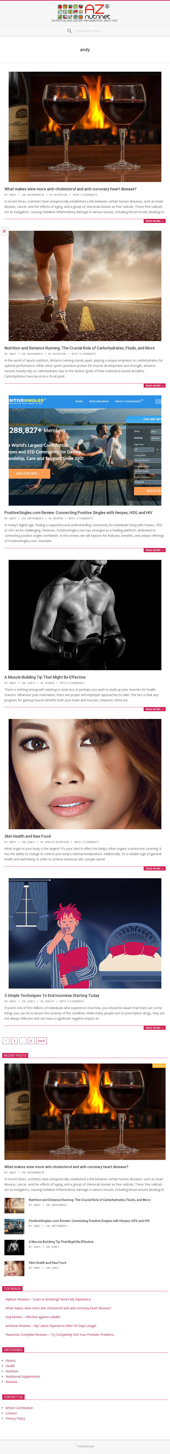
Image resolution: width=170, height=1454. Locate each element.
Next (41, 1041)
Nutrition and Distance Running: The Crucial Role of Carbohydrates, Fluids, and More (79, 348)
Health (49, 842)
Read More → (155, 221)
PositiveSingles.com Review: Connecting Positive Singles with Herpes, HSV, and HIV (78, 512)
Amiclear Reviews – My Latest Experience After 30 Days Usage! (51, 1326)
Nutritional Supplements (23, 1376)
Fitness (49, 683)
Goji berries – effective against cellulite (33, 1317)
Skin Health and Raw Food (27, 836)
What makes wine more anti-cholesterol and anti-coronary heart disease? (70, 189)
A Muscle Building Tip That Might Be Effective (45, 677)
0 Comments (89, 194)
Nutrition (60, 194)
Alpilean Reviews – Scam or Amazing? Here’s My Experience (48, 1299)
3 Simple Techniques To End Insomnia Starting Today (51, 995)
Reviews (58, 518)
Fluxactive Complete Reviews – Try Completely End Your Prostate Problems (60, 1334)
